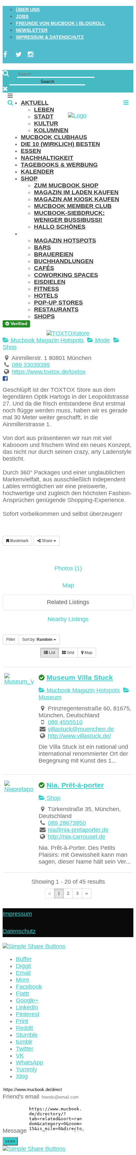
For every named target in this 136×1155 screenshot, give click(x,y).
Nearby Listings (68, 619)
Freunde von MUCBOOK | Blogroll (60, 23)
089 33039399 (31, 365)
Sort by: (37, 639)
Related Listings (68, 602)
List (51, 652)
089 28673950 (67, 823)
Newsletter (32, 30)
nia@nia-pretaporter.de (78, 830)
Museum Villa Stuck (80, 677)
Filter (10, 639)
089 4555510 (65, 722)
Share (47, 540)
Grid (70, 652)
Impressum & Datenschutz (50, 37)
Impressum (17, 914)
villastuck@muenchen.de (81, 729)
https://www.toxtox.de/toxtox (48, 371)
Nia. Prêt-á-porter (75, 785)
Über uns (28, 9)
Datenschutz (19, 931)
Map (68, 585)
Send (10, 1141)
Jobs (22, 16)
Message (15, 1130)
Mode (101, 340)
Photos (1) (68, 568)
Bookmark (18, 540)
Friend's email (21, 1096)
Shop (52, 798)
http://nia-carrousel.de (76, 836)
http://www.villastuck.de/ (79, 736)
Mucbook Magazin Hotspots (46, 340)
